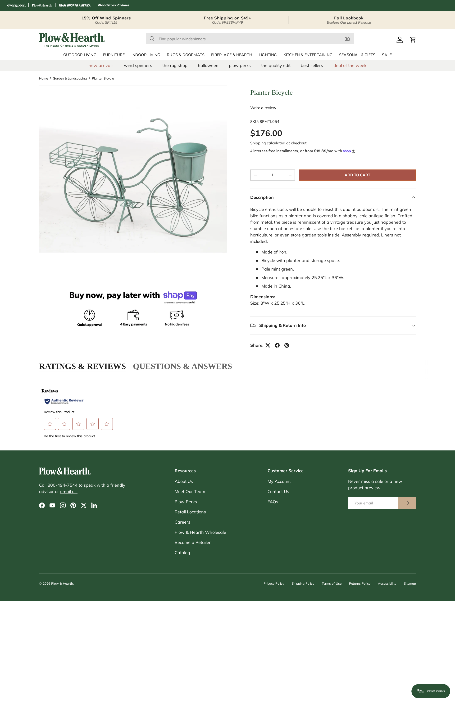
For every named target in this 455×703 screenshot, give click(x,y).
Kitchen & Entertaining (308, 55)
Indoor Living (146, 55)
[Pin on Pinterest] (286, 345)
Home (43, 78)
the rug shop (174, 65)
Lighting (268, 55)
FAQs (273, 501)
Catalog (182, 552)
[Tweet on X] (268, 345)
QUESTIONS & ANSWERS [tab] (182, 366)
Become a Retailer (193, 542)
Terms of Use (331, 583)
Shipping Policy (303, 583)
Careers (182, 522)
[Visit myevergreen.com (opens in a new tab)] (16, 5)
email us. (68, 491)
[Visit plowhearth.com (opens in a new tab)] (42, 5)
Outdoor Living (79, 55)
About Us (184, 481)
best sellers (312, 65)
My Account (279, 481)
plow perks (240, 65)
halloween (208, 65)
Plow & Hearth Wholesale (200, 532)
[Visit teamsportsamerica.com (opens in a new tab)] (74, 5)
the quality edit (276, 65)
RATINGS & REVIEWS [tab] (82, 366)
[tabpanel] (227, 412)
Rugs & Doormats (186, 55)
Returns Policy (359, 583)
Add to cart (357, 175)
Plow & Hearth (62, 583)
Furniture (114, 55)
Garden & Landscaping (70, 78)
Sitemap (410, 583)
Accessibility (387, 583)
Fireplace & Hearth (231, 55)
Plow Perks (186, 501)
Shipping (258, 143)
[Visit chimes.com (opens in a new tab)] (113, 5)
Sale (387, 55)
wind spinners (138, 65)
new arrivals (101, 65)
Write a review (263, 107)
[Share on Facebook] (277, 345)
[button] (413, 40)
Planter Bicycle (103, 78)
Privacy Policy (274, 583)
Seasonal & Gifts (357, 55)
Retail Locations (190, 512)
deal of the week (349, 65)
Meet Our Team (190, 491)
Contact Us (278, 491)
